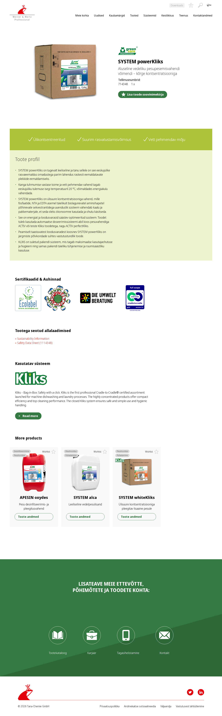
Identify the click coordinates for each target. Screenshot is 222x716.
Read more (30, 416)
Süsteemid (150, 15)
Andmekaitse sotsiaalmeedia (140, 706)
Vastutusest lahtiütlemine (190, 706)
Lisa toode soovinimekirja (145, 94)
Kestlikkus (167, 15)
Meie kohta (82, 15)
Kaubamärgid (117, 15)
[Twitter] (190, 692)
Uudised (99, 15)
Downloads (177, 5)
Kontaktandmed (202, 15)
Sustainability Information (33, 339)
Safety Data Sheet (34, 343)
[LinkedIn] (201, 692)
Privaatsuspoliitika (109, 706)
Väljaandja (165, 706)
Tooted (134, 15)
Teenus (183, 15)
